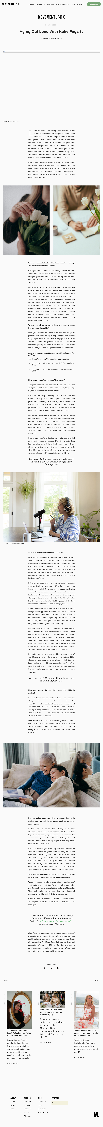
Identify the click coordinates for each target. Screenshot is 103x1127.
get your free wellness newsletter (56, 921)
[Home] (11, 4)
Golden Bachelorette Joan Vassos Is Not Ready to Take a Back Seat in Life (86, 1033)
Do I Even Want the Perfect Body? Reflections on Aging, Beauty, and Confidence (19, 1033)
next (97, 980)
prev (6, 980)
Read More (12, 1063)
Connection (51, 25)
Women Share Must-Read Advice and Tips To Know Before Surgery (51, 1012)
